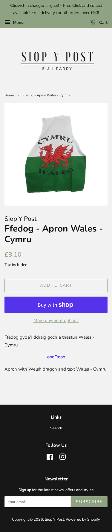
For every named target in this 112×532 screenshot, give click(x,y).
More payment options (56, 320)
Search (56, 428)
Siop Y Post (54, 519)
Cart (103, 22)
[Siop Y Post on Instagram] (62, 458)
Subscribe (89, 502)
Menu (18, 22)
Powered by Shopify (83, 519)
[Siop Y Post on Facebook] (49, 458)
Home (9, 95)
